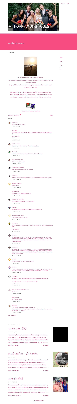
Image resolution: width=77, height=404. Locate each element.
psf (60, 69)
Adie (13, 235)
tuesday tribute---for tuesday (22, 353)
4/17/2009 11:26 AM (16, 171)
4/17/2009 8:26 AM (16, 155)
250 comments (15, 370)
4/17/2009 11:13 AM (16, 163)
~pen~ (13, 175)
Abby (13, 267)
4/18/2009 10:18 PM (16, 293)
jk (16, 115)
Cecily (29, 111)
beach (61, 65)
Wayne (13, 223)
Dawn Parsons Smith (16, 199)
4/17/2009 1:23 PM (16, 195)
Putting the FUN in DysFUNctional (19, 289)
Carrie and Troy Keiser (17, 167)
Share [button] (61, 57)
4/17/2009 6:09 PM (16, 231)
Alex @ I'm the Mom (16, 159)
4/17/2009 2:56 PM (16, 211)
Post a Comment (12, 315)
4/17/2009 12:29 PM (16, 179)
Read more (45, 345)
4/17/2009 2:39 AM (16, 126)
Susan (13, 305)
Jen (13, 207)
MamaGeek (36, 111)
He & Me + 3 (14, 143)
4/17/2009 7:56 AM (16, 147)
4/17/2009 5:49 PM (16, 219)
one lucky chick (15, 378)
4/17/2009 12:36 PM (16, 187)
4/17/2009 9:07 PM (16, 243)
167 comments (15, 345)
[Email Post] (20, 115)
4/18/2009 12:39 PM (16, 272)
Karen (13, 151)
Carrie (13, 276)
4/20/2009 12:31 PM (16, 312)
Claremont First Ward (16, 215)
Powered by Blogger (39, 400)
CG (12, 259)
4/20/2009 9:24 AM (16, 301)
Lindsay (13, 247)
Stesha (13, 130)
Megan (13, 122)
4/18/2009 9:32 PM (16, 285)
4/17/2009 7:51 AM (16, 140)
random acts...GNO (17, 328)
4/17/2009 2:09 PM (16, 203)
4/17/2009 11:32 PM (16, 255)
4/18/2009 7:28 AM (16, 263)
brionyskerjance (15, 183)
